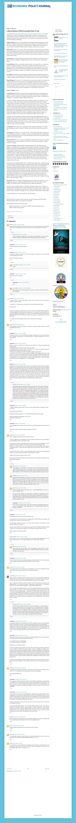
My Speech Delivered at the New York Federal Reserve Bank (63, 60)
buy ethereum (36, 737)
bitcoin (28, 747)
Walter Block (56, 187)
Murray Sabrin (56, 208)
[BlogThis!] (9, 217)
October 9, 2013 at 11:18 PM (18, 567)
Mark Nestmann (57, 202)
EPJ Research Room (58, 158)
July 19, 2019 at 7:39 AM (17, 743)
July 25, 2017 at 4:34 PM (19, 734)
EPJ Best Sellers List (58, 126)
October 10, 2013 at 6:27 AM (20, 575)
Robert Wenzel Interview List (59, 157)
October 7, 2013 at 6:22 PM (21, 466)
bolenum (11, 728)
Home (28, 768)
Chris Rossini (56, 207)
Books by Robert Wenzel (58, 140)
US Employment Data (58, 116)
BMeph (11, 298)
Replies (12, 232)
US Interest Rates (57, 118)
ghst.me (11, 224)
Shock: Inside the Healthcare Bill (60, 53)
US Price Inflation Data (58, 115)
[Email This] (8, 217)
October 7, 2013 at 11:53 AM (18, 324)
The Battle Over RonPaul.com (59, 79)
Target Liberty (56, 83)
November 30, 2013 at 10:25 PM (24, 502)
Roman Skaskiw (13, 536)
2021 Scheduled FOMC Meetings (60, 107)
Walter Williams (57, 220)
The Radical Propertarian (58, 204)
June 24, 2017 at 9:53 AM (19, 725)
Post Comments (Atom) (16, 771)
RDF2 (14, 466)
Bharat (14, 234)
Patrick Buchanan (57, 189)
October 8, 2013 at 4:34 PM (21, 546)
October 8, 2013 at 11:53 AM (20, 558)
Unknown (12, 435)
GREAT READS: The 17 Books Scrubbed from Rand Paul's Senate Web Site (61, 137)
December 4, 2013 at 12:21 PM (21, 679)
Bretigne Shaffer (57, 212)
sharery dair (12, 734)
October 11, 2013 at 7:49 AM (24, 604)
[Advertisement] (38, 18)
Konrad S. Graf (16, 384)
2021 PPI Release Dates (58, 103)
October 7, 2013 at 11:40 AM (18, 298)
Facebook (58, 151)
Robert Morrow (57, 199)
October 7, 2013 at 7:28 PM (22, 536)
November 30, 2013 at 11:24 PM (21, 635)
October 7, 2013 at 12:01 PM (20, 333)
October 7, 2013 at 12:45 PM (20, 405)
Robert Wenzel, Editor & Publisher (60, 184)
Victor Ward (56, 216)
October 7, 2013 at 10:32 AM (20, 244)
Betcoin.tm (12, 716)
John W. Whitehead (57, 218)
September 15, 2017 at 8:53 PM (24, 264)
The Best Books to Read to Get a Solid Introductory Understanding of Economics (61, 129)
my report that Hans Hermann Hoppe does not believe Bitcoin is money (30, 33)
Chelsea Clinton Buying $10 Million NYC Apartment (63, 70)
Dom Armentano (57, 186)
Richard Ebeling (57, 191)
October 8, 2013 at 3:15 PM (22, 475)
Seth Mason (56, 196)
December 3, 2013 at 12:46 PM (20, 667)
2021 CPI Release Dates (58, 101)
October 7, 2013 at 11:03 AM (20, 252)
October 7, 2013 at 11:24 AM (20, 273)
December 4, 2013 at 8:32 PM (20, 692)
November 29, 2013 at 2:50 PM (21, 621)
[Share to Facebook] (12, 217)
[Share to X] (10, 217)
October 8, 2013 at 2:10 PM (24, 384)
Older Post (47, 768)
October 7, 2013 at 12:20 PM (23, 282)
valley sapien (15, 264)
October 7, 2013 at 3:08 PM (20, 423)
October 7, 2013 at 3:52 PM (19, 435)
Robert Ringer (56, 205)
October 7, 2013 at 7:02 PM (20, 514)
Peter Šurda (12, 575)
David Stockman (57, 215)
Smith (11, 743)
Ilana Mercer (56, 197)
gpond (11, 324)
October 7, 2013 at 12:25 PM (20, 364)
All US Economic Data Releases (60, 121)
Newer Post (9, 768)
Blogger (40, 815)
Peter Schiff (56, 210)
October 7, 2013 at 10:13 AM (18, 224)
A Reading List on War (58, 131)
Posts (55, 168)
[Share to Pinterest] (13, 217)
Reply (11, 229)
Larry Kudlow (56, 194)
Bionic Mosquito (57, 200)
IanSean (11, 567)
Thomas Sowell (57, 213)
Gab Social (64, 151)
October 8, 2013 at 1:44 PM (21, 234)
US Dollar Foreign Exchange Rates (60, 119)
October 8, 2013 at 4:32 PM (21, 487)
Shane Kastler (56, 192)
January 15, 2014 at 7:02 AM (19, 716)
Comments (56, 171)
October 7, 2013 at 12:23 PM (20, 343)
